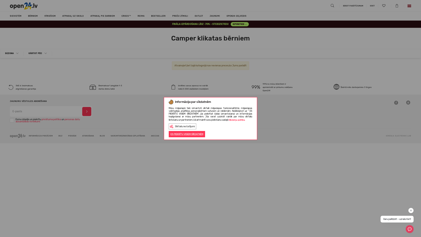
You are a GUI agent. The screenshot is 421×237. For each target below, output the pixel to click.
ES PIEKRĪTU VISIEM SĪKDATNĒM (187, 134)
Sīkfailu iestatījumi (185, 126)
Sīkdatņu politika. (237, 120)
